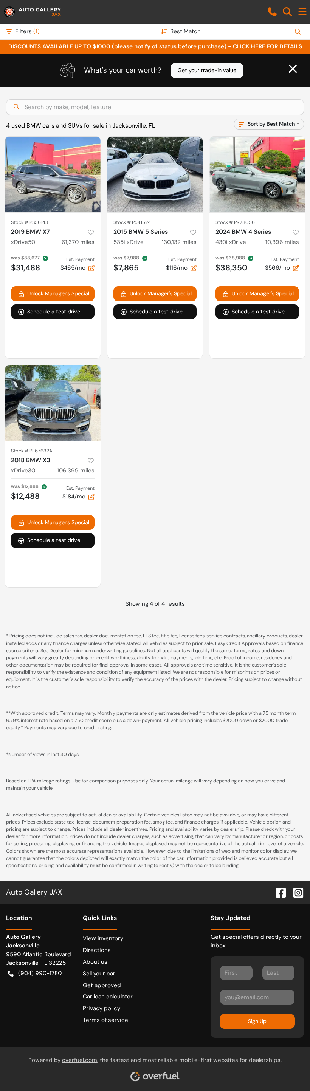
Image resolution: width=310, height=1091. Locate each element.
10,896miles (282, 242)
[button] (272, 11)
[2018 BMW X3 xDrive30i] (53, 403)
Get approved (102, 985)
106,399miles (76, 470)
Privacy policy (101, 1008)
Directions (97, 950)
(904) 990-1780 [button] (40, 973)
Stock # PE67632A (32, 451)
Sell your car (99, 973)
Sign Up (257, 1021)
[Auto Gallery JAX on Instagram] (295, 892)
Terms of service (105, 1020)
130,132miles (179, 242)
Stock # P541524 (132, 222)
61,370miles (78, 242)
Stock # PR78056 (235, 222)
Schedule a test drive (53, 311)
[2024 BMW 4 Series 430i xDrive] (257, 174)
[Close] (293, 69)
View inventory (103, 938)
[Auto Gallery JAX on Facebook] (278, 892)
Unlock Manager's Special (58, 293)
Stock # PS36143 (29, 222)
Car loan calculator (108, 996)
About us (95, 962)
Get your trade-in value (207, 70)
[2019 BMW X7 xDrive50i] (53, 174)
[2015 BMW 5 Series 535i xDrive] (155, 174)
